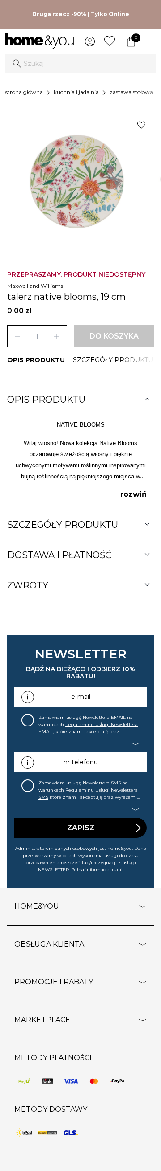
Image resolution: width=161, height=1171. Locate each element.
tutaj (117, 870)
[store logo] (39, 41)
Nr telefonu (81, 762)
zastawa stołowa (131, 92)
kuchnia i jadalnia (76, 92)
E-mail (80, 696)
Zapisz (80, 828)
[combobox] (80, 63)
